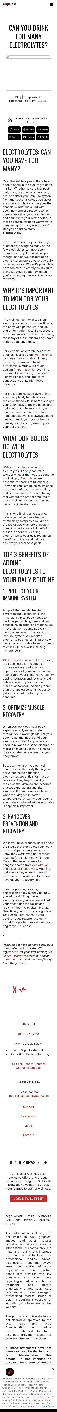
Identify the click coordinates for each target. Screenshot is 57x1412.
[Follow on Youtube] (44, 1144)
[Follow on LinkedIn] (38, 1144)
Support (28, 1107)
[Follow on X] (25, 1144)
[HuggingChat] (14, 137)
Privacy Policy (47, 1406)
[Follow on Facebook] (12, 1144)
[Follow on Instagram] (19, 1144)
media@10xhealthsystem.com (28, 1095)
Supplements (33, 97)
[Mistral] (42, 129)
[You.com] (28, 137)
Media (28, 1125)
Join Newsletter (28, 1199)
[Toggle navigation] (51, 4)
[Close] (52, 1368)
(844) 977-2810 (28, 1034)
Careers (28, 1135)
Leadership (28, 1116)
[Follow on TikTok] (31, 1144)
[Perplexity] (28, 129)
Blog (18, 97)
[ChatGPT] (14, 129)
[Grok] (42, 137)
